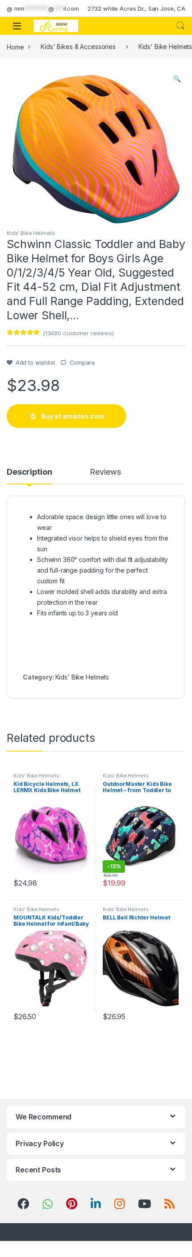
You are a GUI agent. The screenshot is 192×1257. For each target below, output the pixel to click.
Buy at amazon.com (72, 416)
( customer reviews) (78, 333)
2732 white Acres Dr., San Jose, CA (136, 8)
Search (180, 26)
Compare (82, 362)
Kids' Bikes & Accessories (78, 46)
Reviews (105, 472)
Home (15, 46)
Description (29, 472)
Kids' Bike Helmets (31, 233)
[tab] (29, 476)
